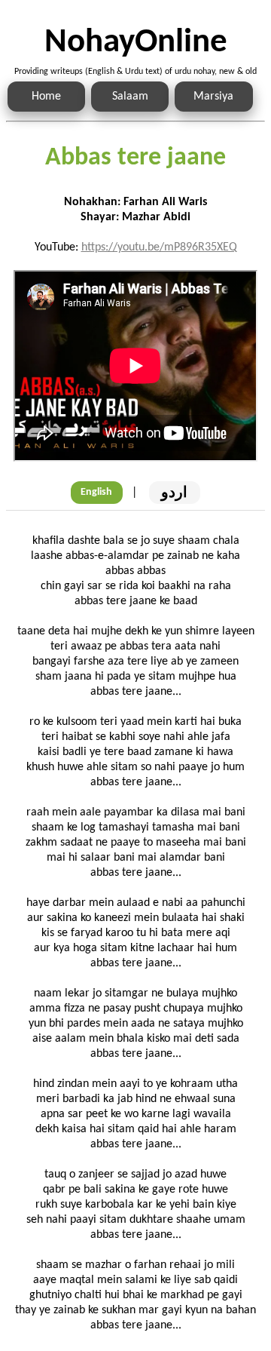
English (96, 492)
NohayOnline (135, 43)
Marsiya (213, 97)
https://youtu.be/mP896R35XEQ (159, 247)
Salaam (130, 97)
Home (46, 97)
